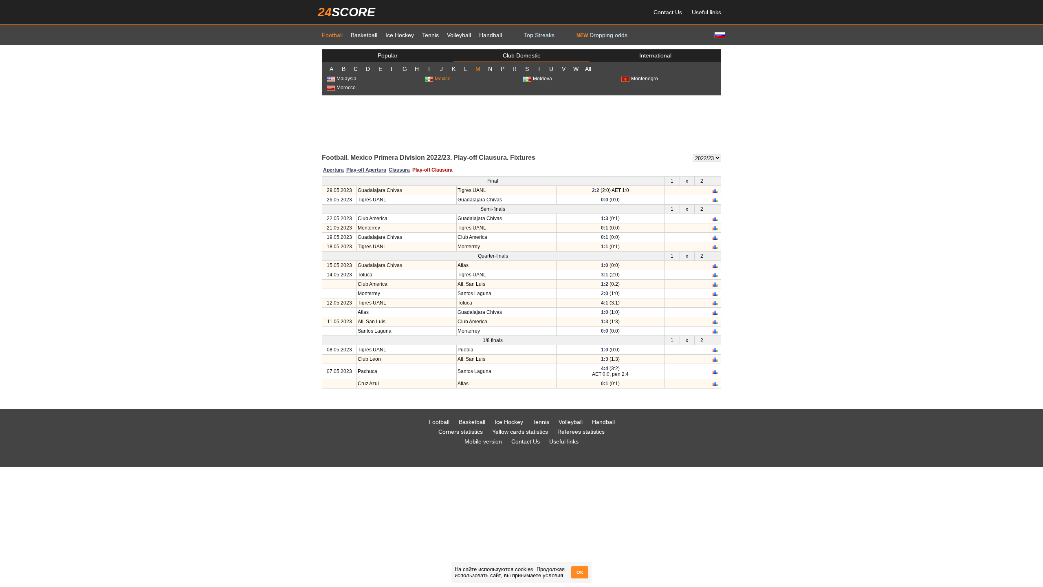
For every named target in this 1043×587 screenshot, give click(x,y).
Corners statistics (460, 431)
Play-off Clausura (432, 170)
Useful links (706, 12)
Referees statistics (581, 431)
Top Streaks (539, 35)
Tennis (430, 35)
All (588, 69)
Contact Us (668, 12)
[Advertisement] (521, 123)
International (655, 55)
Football (332, 35)
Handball (490, 35)
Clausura (399, 170)
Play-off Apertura (366, 170)
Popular (388, 55)
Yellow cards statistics (520, 431)
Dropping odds (602, 35)
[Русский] (719, 34)
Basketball (364, 35)
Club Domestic (521, 55)
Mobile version (483, 441)
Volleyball (459, 35)
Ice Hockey (399, 35)
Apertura (333, 170)
